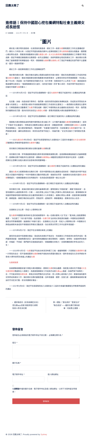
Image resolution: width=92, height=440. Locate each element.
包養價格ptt (46, 157)
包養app (59, 271)
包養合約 (11, 78)
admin (10, 33)
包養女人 (77, 125)
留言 (14, 343)
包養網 (46, 60)
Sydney (44, 434)
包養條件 (54, 93)
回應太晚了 (12, 5)
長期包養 (23, 274)
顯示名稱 (16, 363)
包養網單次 (80, 251)
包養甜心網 (42, 54)
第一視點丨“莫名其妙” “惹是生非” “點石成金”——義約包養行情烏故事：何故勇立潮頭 (66, 305)
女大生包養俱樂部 (56, 54)
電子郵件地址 (18, 374)
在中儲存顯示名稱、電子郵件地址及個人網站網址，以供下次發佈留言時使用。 (44, 390)
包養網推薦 (13, 262)
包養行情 (46, 218)
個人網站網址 (53, 374)
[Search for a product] (83, 6)
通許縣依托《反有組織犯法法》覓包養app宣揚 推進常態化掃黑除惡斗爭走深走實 (25, 305)
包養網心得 (54, 60)
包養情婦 (64, 51)
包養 (61, 48)
